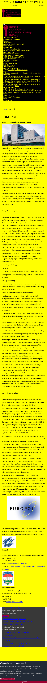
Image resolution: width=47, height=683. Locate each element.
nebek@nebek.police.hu (14, 602)
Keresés (41, 6)
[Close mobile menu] (4, 24)
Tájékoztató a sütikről (7, 679)
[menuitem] (10, 38)
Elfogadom (23, 682)
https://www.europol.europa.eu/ (16, 563)
